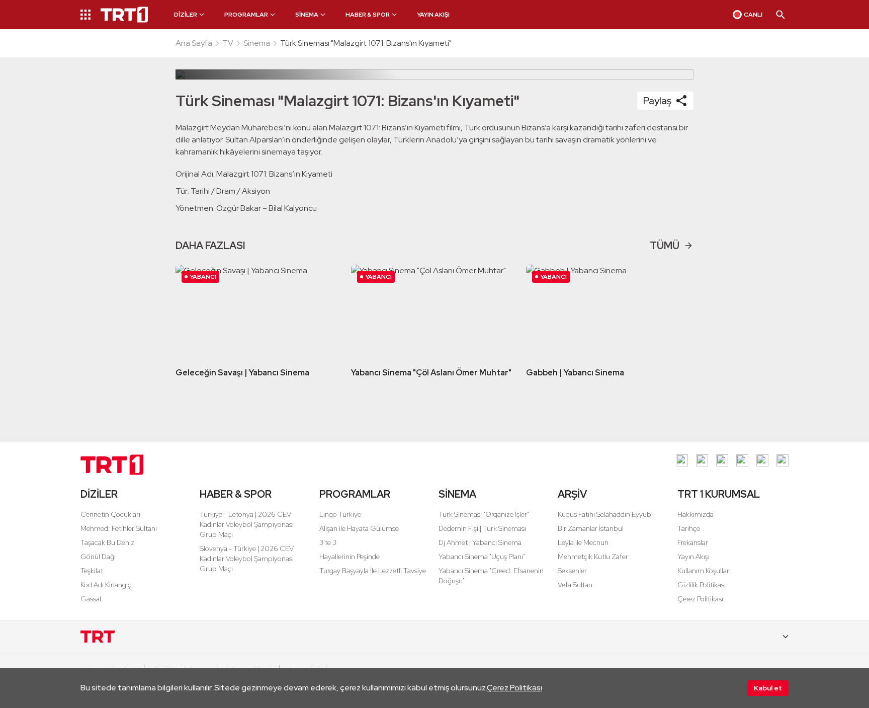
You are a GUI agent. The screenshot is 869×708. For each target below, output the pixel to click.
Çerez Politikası (514, 687)
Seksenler (572, 570)
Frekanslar (692, 542)
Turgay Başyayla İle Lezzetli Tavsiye (372, 570)
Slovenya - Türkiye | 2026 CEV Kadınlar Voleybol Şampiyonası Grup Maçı (247, 558)
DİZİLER (99, 494)
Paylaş (657, 100)
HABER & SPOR (236, 494)
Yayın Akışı (693, 556)
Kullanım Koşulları (704, 570)
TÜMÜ (664, 245)
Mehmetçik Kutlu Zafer (593, 556)
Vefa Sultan (575, 584)
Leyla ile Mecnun (583, 542)
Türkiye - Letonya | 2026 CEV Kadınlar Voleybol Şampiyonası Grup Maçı (247, 524)
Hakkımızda (695, 514)
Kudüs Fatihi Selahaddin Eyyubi (605, 514)
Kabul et (768, 687)
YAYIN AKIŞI (433, 15)
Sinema (256, 43)
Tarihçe (688, 528)
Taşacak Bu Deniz (107, 542)
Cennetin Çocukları (110, 514)
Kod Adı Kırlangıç (105, 584)
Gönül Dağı (98, 556)
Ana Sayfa (194, 43)
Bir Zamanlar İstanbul (591, 528)
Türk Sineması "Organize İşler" (484, 514)
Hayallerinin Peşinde (349, 556)
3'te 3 (327, 542)
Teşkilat (91, 570)
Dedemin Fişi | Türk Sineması (482, 528)
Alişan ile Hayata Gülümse (359, 528)
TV (227, 43)
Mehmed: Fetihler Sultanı (118, 528)
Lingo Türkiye (340, 514)
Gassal (90, 598)
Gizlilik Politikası (701, 584)
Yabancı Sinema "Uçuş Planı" (482, 556)
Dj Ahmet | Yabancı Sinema (480, 542)
